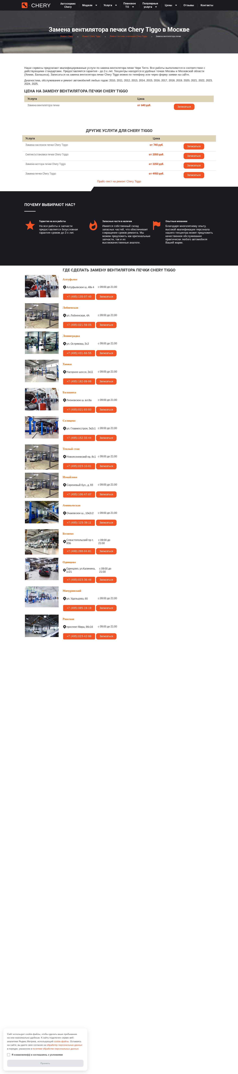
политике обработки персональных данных (56, 1048)
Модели (87, 5)
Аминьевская (71, 505)
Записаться (184, 106)
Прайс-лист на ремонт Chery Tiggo (119, 181)
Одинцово (69, 562)
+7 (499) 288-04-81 (79, 551)
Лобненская (70, 307)
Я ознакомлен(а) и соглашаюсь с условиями (37, 1054)
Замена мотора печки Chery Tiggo (45, 164)
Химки (67, 364)
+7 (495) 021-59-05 (79, 325)
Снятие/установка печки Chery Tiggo (46, 154)
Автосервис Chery (68, 5)
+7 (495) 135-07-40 (79, 296)
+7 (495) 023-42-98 (79, 636)
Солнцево (69, 420)
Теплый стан (71, 448)
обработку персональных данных (64, 1045)
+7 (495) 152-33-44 (79, 438)
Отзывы (188, 5)
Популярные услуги (150, 5)
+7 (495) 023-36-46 (79, 579)
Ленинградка (71, 335)
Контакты (207, 5)
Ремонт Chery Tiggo (91, 36)
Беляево (68, 533)
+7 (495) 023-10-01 (79, 466)
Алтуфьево (70, 279)
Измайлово (70, 477)
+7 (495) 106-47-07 (79, 494)
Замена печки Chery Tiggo (40, 173)
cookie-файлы (61, 1041)
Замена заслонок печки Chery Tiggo (46, 144)
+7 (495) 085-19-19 (79, 608)
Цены (168, 5)
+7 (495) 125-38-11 (79, 522)
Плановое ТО (129, 5)
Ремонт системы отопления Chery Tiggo (128, 36)
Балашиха (69, 392)
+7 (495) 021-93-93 (79, 409)
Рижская (68, 619)
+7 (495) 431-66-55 (79, 353)
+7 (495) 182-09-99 (79, 381)
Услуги (108, 5)
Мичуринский (72, 590)
